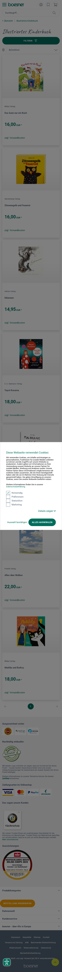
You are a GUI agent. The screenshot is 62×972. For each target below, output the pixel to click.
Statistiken (17, 500)
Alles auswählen (42, 522)
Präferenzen (17, 496)
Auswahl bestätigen (17, 522)
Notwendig (17, 493)
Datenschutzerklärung (15, 486)
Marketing (17, 504)
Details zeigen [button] (46, 511)
